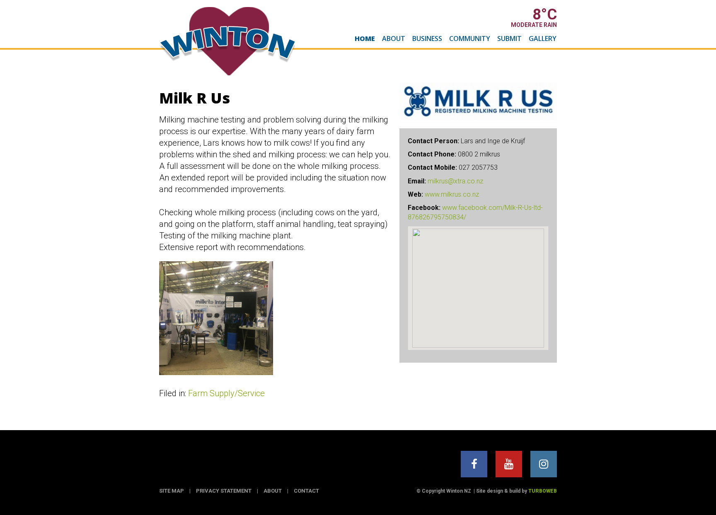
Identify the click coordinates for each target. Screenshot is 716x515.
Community (469, 38)
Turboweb (542, 491)
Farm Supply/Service (226, 393)
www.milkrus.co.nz (452, 194)
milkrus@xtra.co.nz (455, 181)
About (393, 38)
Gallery (542, 38)
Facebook (474, 464)
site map (171, 491)
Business (427, 38)
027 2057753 (478, 167)
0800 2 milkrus (479, 154)
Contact (306, 491)
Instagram (543, 464)
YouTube (509, 464)
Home (365, 38)
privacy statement (224, 491)
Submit (509, 38)
